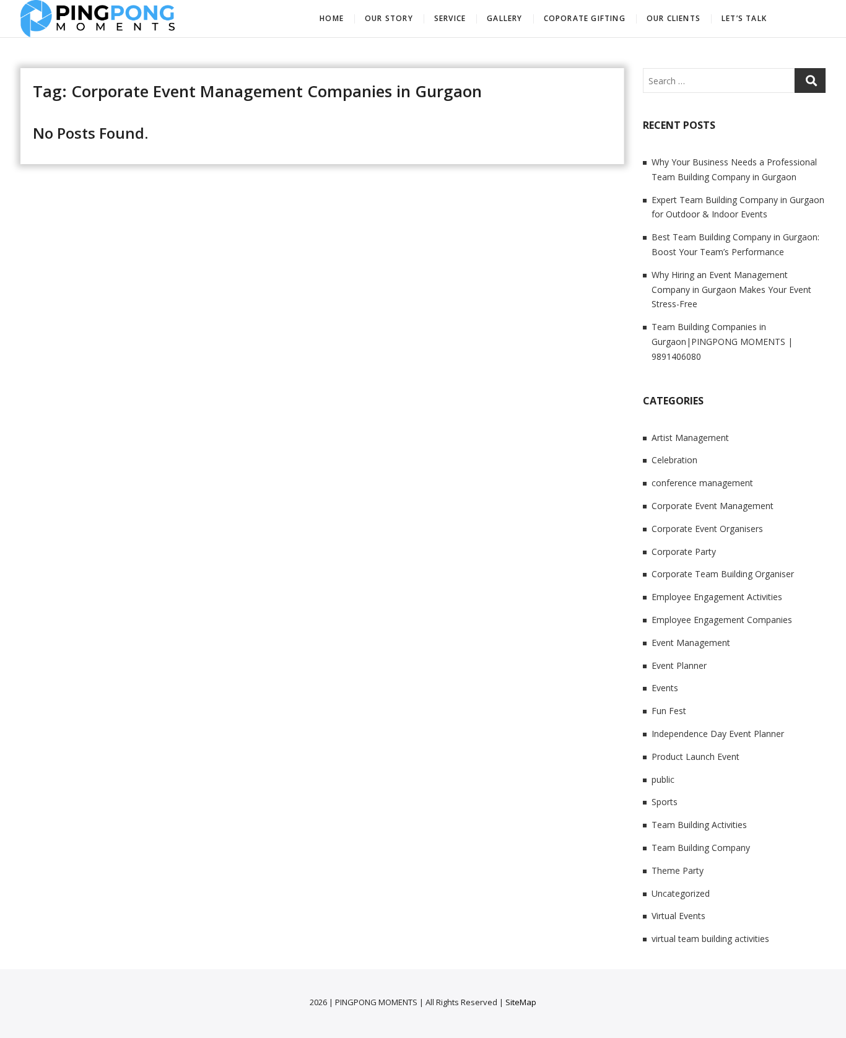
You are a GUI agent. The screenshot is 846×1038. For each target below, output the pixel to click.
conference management (702, 483)
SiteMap (520, 1002)
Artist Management (690, 437)
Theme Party (678, 870)
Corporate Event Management (713, 506)
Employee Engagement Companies (722, 620)
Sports (665, 802)
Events (665, 688)
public (663, 779)
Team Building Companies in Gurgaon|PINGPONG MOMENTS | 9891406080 (722, 341)
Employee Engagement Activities (717, 597)
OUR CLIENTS (673, 18)
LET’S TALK (744, 18)
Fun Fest (669, 711)
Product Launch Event (695, 756)
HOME (332, 18)
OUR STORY (389, 18)
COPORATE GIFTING (585, 18)
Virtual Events (678, 916)
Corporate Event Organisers (707, 528)
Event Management (691, 642)
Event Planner (679, 665)
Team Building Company (701, 847)
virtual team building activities (710, 938)
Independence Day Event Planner (718, 733)
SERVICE (450, 18)
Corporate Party (684, 551)
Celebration (674, 460)
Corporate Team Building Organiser (723, 574)
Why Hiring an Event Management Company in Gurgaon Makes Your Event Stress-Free (731, 289)
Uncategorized (681, 893)
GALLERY (504, 18)
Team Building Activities (699, 825)
